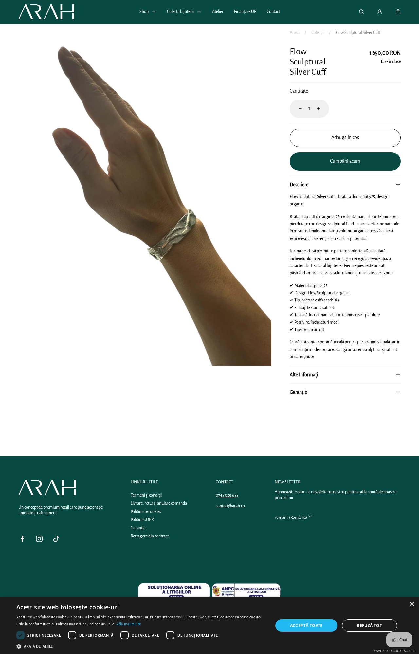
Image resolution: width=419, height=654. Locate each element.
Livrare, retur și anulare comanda (159, 503)
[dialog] (209, 625)
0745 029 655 (227, 495)
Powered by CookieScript (393, 651)
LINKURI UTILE (144, 482)
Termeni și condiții (146, 495)
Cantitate (299, 91)
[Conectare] (379, 11)
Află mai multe (128, 624)
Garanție (138, 528)
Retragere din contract (150, 536)
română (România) (291, 517)
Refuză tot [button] (369, 625)
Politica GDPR (142, 520)
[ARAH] (46, 11)
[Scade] (296, 109)
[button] (398, 11)
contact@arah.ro (230, 506)
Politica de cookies (146, 511)
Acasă (295, 32)
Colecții (317, 32)
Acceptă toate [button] (306, 625)
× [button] (411, 604)
